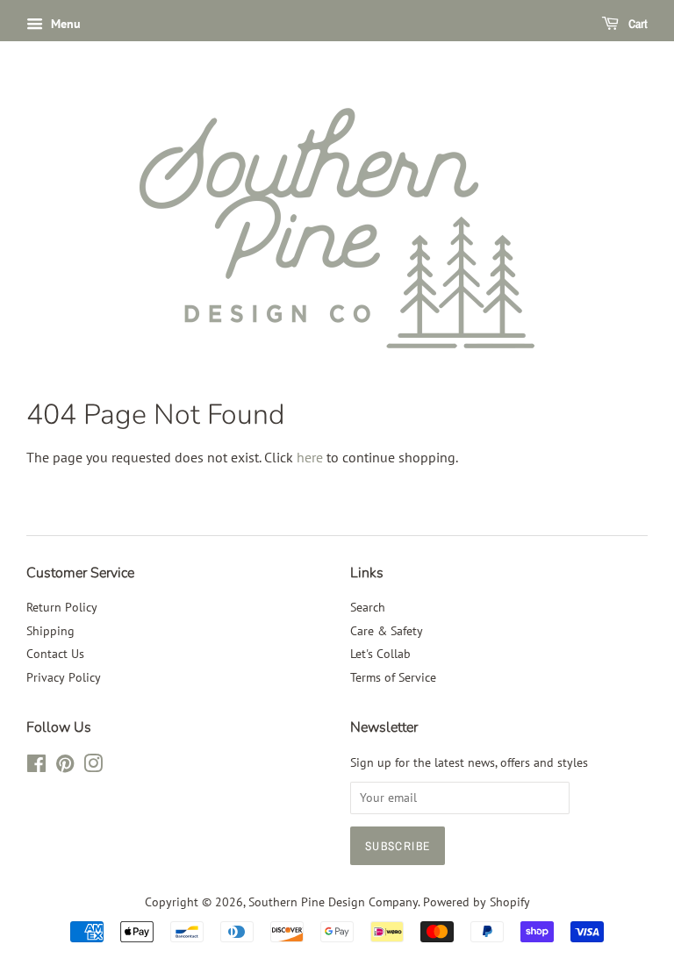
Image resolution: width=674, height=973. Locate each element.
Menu (64, 24)
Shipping (50, 631)
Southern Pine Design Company (333, 902)
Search (367, 607)
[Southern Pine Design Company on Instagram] (93, 767)
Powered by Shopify (476, 902)
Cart (637, 24)
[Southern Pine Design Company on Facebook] (36, 767)
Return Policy (61, 607)
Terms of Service (393, 677)
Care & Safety (386, 631)
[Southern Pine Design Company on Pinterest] (65, 767)
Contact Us (55, 654)
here (310, 457)
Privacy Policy (63, 677)
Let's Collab (380, 654)
